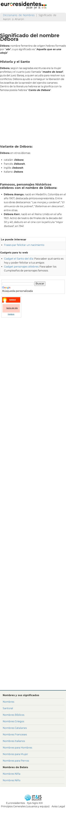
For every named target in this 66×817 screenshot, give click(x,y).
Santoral (8, 708)
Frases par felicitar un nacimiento (24, 245)
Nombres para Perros (16, 760)
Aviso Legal (58, 806)
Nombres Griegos (13, 721)
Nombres (8, 701)
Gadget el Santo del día (18, 258)
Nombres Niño (11, 780)
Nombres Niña (11, 773)
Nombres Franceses (15, 734)
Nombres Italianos (14, 741)
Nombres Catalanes (15, 728)
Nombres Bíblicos (13, 714)
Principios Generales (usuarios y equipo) (25, 806)
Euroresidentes (15, 803)
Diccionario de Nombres (19, 15)
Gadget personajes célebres (21, 266)
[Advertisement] (34, 118)
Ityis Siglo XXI (35, 803)
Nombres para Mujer (15, 754)
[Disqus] (33, 647)
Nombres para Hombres (17, 747)
